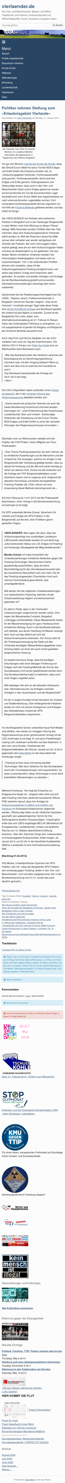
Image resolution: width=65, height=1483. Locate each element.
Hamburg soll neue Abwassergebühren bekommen (31, 1362)
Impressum (8, 92)
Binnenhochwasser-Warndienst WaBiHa (23, 1431)
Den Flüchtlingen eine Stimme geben (18, 913)
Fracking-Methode (25, 207)
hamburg (44, 895)
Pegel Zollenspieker (39, 1409)
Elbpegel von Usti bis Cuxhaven (19, 1427)
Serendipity (30, 1479)
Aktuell (5, 53)
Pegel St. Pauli (10, 1420)
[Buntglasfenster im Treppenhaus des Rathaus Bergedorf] (18, 134)
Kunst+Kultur (9, 68)
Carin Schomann (24, 117)
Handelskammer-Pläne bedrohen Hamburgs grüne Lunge (26, 919)
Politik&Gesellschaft (11, 890)
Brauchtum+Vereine (12, 63)
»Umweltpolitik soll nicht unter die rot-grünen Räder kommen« (28, 925)
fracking (35, 895)
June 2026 (7, 1462)
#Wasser (6, 73)
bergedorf (27, 895)
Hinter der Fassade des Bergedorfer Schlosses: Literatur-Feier (29, 907)
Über (4, 97)
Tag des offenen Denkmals (13, 916)
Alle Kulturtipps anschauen (17, 1308)
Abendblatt (25, 753)
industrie (52, 895)
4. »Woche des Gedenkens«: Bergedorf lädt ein (22, 922)
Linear (27, 995)
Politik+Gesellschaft (12, 58)
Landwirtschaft (9, 87)
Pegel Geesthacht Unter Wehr (18, 1424)
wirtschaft (6, 898)
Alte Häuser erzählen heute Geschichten (19, 904)
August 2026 (8, 1455)
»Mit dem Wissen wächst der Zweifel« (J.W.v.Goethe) (22, 1389)
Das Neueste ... (10, 1466)
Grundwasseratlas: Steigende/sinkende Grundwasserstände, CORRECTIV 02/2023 (25, 1440)
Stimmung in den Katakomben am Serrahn (26, 1369)
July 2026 (7, 1458)
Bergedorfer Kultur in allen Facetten (17, 910)
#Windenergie (9, 77)
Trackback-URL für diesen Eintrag (16, 949)
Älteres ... (7, 1469)
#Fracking (7, 82)
